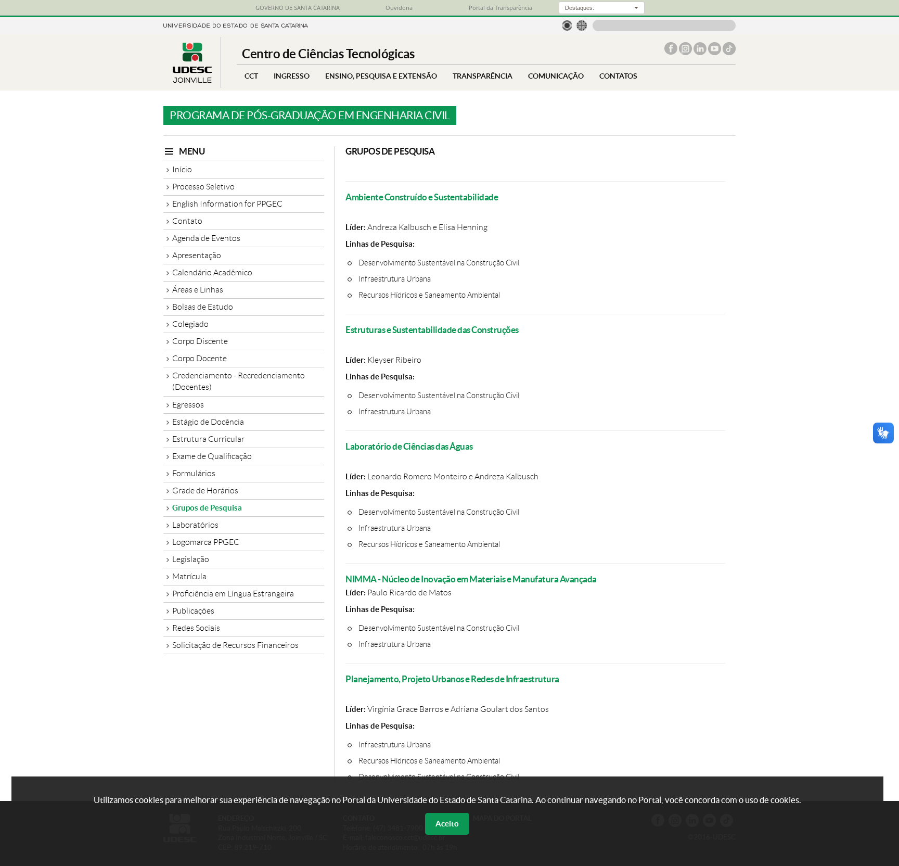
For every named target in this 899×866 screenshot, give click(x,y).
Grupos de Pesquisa (207, 507)
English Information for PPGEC (227, 203)
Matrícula (189, 576)
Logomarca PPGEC (205, 542)
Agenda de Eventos (206, 238)
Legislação (190, 559)
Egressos (188, 404)
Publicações (193, 610)
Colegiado (190, 324)
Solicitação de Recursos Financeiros (235, 645)
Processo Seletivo (203, 186)
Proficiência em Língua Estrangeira (233, 593)
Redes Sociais (196, 627)
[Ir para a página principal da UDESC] (235, 24)
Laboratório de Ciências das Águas (409, 446)
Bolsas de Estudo (202, 306)
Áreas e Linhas (197, 289)
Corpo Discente (200, 341)
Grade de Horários (205, 490)
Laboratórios (195, 524)
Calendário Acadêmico (212, 272)
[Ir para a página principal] (192, 79)
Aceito (447, 823)
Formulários (193, 473)
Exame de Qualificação (212, 456)
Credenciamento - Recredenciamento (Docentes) (238, 381)
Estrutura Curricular (208, 439)
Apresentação (196, 255)
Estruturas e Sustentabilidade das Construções (432, 330)
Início (182, 169)
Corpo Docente (199, 358)
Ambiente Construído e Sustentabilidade (421, 197)
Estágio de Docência (208, 421)
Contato (187, 220)
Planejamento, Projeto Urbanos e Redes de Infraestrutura (452, 679)
